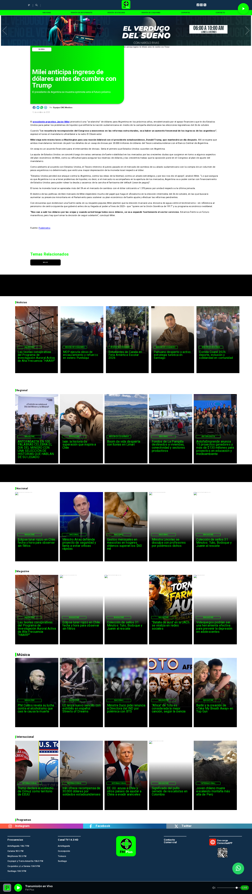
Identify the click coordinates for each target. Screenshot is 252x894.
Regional (163, 436)
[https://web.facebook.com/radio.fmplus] (90, 826)
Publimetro (44, 227)
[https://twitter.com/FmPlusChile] (176, 826)
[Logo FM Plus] (126, 5)
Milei (45, 262)
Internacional (29, 783)
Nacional (42, 49)
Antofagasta (208, 436)
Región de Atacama (211, 347)
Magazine (29, 347)
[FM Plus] (29, 6)
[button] (4, 30)
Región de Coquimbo (74, 347)
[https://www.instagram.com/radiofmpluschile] (10, 826)
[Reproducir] (243, 8)
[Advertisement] (126, 283)
